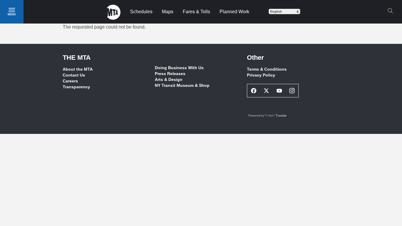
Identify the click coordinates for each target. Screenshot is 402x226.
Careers (70, 81)
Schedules (141, 11)
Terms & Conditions (267, 69)
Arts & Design (168, 79)
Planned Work (234, 11)
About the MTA (78, 69)
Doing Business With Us (179, 67)
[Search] (390, 11)
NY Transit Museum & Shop (182, 85)
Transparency (76, 86)
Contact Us (74, 75)
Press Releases (170, 73)
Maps (167, 11)
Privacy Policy (261, 75)
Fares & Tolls (196, 11)
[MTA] (113, 12)
